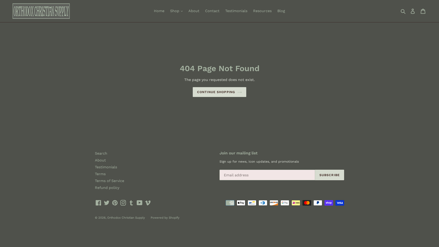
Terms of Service (109, 181)
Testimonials (236, 11)
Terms (100, 174)
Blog (281, 11)
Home (159, 11)
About (193, 11)
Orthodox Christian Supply (126, 217)
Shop (175, 11)
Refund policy (107, 187)
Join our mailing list (238, 153)
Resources (262, 11)
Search (101, 153)
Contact (212, 11)
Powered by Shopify (165, 217)
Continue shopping (216, 92)
